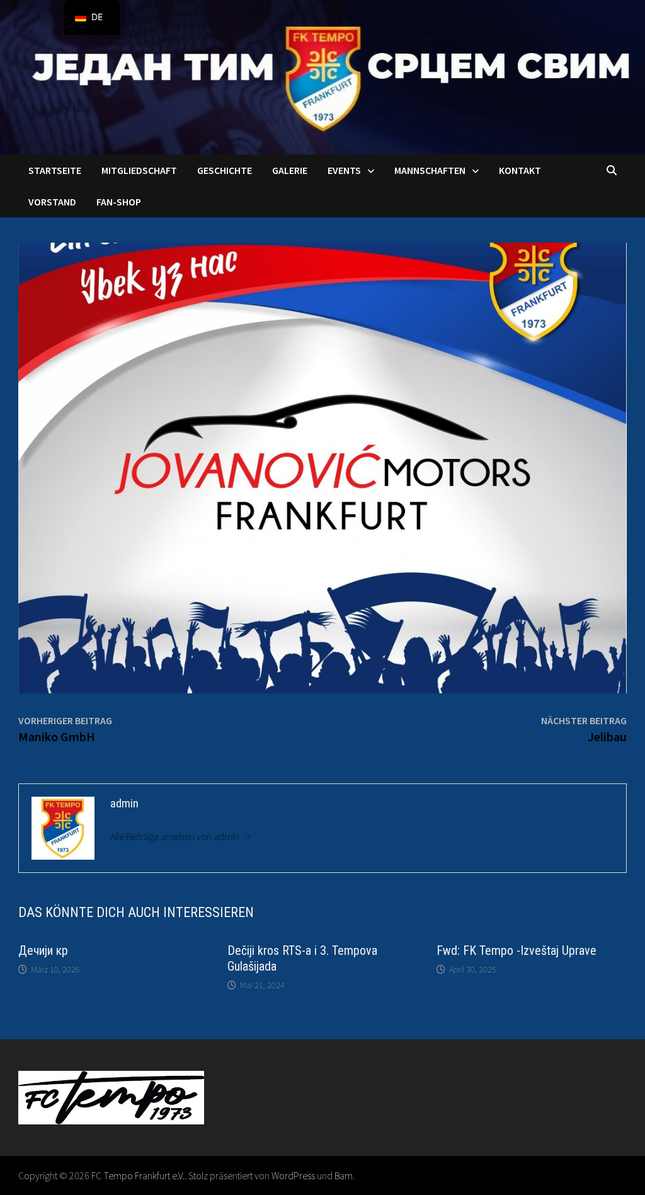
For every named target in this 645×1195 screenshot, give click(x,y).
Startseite (54, 170)
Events (344, 170)
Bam (343, 1175)
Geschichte (224, 170)
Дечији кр (43, 950)
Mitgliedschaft (139, 170)
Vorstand (52, 201)
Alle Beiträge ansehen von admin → (180, 836)
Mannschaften (429, 170)
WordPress (293, 1175)
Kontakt (520, 170)
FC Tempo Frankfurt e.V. (138, 1175)
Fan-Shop (118, 201)
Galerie (289, 170)
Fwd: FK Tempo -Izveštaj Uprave (516, 950)
